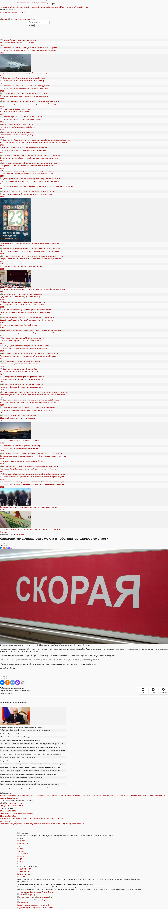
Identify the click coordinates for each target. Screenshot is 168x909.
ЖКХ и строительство (25, 853)
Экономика (21, 851)
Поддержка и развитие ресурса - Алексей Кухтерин (35, 908)
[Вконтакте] (13, 19)
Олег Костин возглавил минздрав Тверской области (76, 795)
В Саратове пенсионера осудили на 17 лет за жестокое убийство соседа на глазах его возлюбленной (30, 795)
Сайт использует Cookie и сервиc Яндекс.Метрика (35, 892)
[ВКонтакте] (1, 548)
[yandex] (25, 900)
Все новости (4, 35)
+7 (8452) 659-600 (6, 12)
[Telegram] (4, 19)
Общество (20, 535)
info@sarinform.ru (19, 806)
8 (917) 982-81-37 (18, 803)
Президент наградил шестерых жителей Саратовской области (110, 795)
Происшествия (22, 843)
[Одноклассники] (24, 19)
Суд (18, 846)
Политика (20, 848)
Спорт (19, 859)
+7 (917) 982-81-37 (19, 12)
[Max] (33, 19)
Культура (20, 856)
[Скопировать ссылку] (12, 548)
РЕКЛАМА (21, 877)
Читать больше (12, 798)
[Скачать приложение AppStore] (7, 16)
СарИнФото (21, 861)
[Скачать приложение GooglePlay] (22, 16)
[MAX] (9, 548)
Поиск (31, 25)
